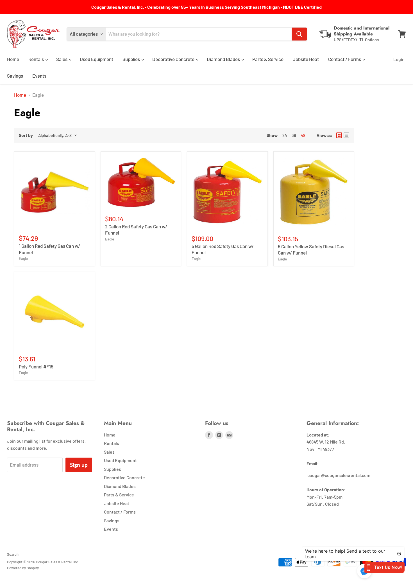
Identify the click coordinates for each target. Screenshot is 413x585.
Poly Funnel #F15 (36, 366)
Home (13, 59)
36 (294, 135)
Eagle (23, 258)
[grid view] (339, 135)
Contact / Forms (345, 59)
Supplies (131, 59)
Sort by (26, 135)
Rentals (36, 59)
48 (303, 135)
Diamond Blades (224, 59)
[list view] (346, 135)
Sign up (79, 465)
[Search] (299, 34)
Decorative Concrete (173, 59)
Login (399, 59)
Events (39, 75)
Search (13, 554)
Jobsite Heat (306, 59)
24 (284, 135)
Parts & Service (267, 59)
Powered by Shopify (23, 568)
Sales (62, 59)
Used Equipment (96, 59)
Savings (15, 75)
